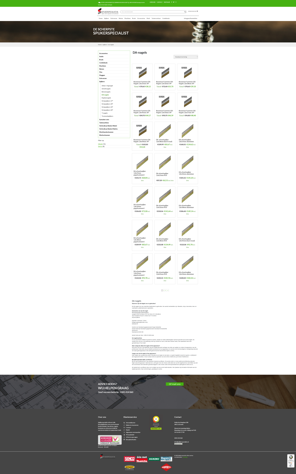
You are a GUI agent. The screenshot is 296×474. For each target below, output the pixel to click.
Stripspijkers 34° (107, 110)
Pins (100, 72)
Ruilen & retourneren (132, 425)
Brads (134, 18)
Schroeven (113, 18)
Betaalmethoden (131, 439)
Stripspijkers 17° (107, 101)
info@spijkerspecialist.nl (181, 442)
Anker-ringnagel (107, 86)
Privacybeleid (130, 435)
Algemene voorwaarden (133, 432)
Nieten (121, 18)
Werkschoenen (104, 135)
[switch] (290, 466)
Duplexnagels (106, 98)
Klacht (128, 430)
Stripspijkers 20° (107, 104)
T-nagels (105, 113)
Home (101, 18)
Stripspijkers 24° (107, 107)
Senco (100, 146)
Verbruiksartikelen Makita (108, 129)
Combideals (166, 18)
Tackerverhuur (156, 18)
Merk (148, 18)
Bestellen (167, 2)
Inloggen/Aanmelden (190, 18)
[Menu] (293, 455)
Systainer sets (104, 119)
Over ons (152, 2)
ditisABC (185, 457)
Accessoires (141, 18)
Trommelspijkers (107, 116)
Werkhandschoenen (106, 132)
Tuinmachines (104, 123)
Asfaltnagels (106, 89)
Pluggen (102, 75)
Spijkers (106, 18)
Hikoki (100, 144)
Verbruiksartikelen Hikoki (108, 126)
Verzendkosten (130, 422)
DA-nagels (105, 95)
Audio (101, 56)
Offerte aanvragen (132, 437)
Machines (127, 18)
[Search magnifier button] (185, 12)
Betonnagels (106, 92)
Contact (159, 2)
